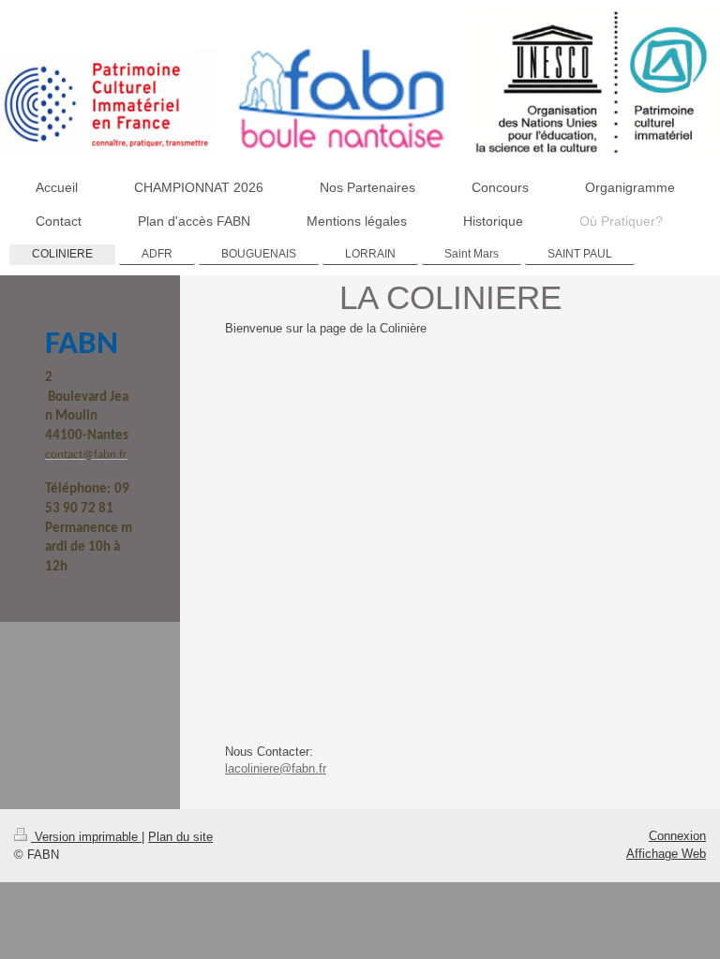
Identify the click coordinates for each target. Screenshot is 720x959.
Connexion (677, 836)
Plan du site (180, 837)
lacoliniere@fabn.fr (275, 768)
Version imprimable (86, 837)
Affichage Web (666, 854)
